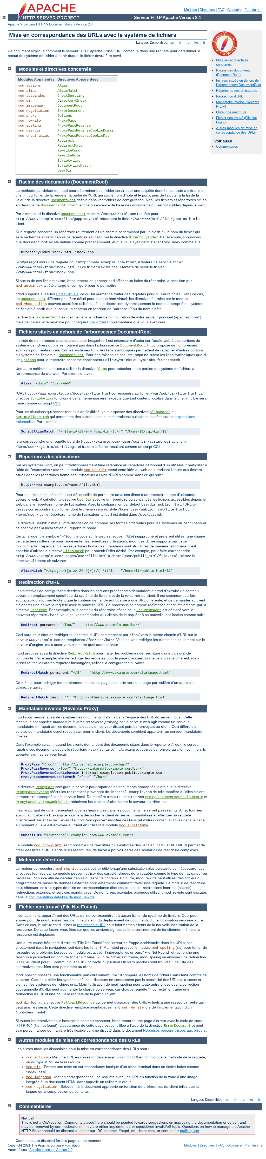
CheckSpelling (70, 96)
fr (180, 42)
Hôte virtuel (96, 322)
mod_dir (25, 101)
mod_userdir (29, 130)
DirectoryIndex (72, 101)
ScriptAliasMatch (74, 165)
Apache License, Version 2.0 (50, 1150)
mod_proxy (27, 116)
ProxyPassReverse (74, 125)
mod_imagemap (30, 105)
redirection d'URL (91, 925)
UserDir (64, 170)
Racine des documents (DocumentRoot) (233, 72)
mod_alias (27, 91)
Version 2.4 (84, 24)
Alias (62, 85)
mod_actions (29, 85)
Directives (207, 10)
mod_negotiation (33, 111)
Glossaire (234, 10)
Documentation (60, 24)
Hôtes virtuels (67, 294)
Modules (190, 10)
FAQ (221, 10)
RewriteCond (68, 150)
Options (64, 116)
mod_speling (29, 125)
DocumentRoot (69, 105)
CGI (56, 403)
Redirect (65, 141)
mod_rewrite (29, 121)
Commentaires (227, 146)
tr (204, 42)
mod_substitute (133, 825)
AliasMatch (67, 91)
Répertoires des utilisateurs (236, 91)
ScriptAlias (68, 161)
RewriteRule (68, 155)
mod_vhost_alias (33, 136)
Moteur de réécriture (231, 112)
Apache (13, 24)
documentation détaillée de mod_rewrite (62, 897)
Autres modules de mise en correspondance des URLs (236, 130)
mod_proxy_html (48, 845)
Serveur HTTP (34, 24)
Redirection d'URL (229, 96)
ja (187, 42)
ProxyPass (66, 121)
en (172, 42)
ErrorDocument (70, 111)
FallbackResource (78, 1002)
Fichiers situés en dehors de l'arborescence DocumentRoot (238, 82)
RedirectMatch (70, 145)
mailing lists (189, 1131)
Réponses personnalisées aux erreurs (174, 1030)
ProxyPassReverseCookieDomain (86, 130)
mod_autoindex (31, 96)
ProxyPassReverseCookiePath (84, 136)
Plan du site (253, 10)
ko (196, 42)
